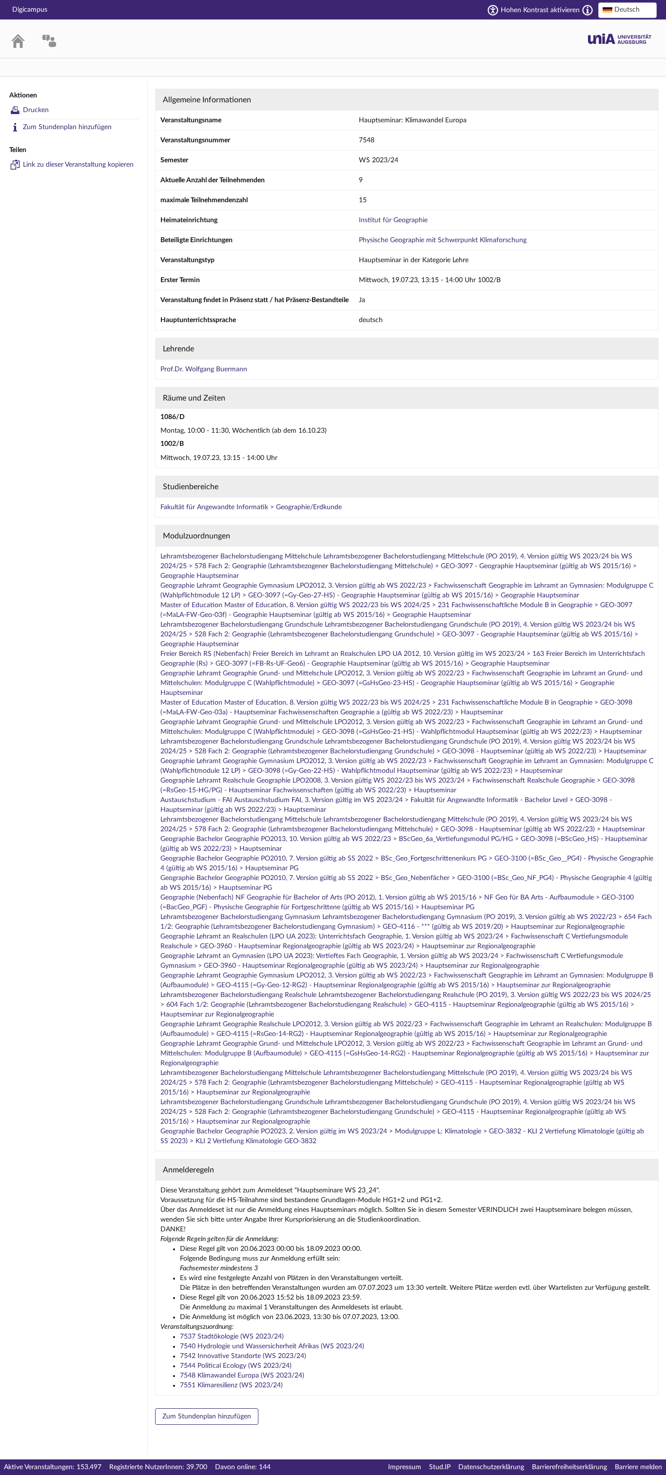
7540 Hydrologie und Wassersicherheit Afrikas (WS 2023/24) (272, 1346)
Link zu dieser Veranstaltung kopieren (78, 164)
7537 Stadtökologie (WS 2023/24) (232, 1336)
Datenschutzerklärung (491, 1467)
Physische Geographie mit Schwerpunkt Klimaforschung (443, 240)
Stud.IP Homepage (619, 38)
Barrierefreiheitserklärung (569, 1467)
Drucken (36, 110)
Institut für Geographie (393, 220)
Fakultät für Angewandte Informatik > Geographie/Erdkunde (251, 507)
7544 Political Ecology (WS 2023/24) (236, 1365)
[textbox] (627, 10)
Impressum (404, 1467)
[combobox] (627, 10)
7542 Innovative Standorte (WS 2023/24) (243, 1356)
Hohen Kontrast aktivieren (540, 10)
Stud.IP (440, 1467)
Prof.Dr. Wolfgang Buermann (203, 369)
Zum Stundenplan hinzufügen (67, 127)
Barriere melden (638, 1467)
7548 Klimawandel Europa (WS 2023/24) (242, 1375)
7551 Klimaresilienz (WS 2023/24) (231, 1385)
